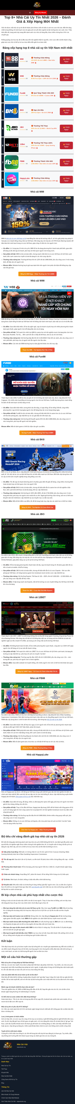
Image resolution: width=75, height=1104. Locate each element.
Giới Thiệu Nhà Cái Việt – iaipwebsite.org (13, 1101)
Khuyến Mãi (5, 1072)
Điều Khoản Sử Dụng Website (10, 1094)
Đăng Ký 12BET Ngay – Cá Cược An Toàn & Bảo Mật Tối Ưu (37, 671)
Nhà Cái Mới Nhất (6, 1076)
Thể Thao (4, 1069)
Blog (2, 1083)
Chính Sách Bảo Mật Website (10, 1098)
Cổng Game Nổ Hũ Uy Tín (9, 1079)
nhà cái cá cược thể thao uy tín (16, 238)
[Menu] (30, 12)
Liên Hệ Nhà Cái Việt (7, 1091)
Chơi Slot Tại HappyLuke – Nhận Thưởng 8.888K (37, 829)
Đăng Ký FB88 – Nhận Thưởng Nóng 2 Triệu (37, 748)
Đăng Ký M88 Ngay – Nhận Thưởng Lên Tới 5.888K (38, 274)
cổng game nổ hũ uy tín (23, 796)
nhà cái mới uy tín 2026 (54, 719)
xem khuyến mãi (37, 887)
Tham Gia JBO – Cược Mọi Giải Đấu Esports (37, 590)
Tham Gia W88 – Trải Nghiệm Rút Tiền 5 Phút (37, 350)
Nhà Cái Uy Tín (6, 1065)
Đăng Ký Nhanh (40, 12)
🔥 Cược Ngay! (66, 60)
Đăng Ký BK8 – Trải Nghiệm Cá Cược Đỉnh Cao (37, 507)
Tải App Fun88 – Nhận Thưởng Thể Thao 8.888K (37, 433)
